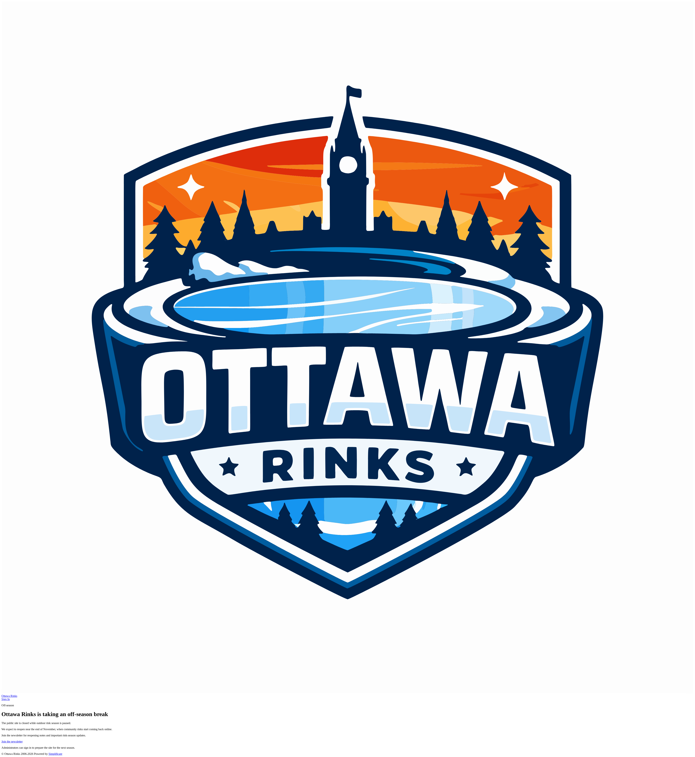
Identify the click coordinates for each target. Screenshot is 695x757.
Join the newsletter (12, 741)
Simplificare (55, 753)
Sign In (5, 699)
